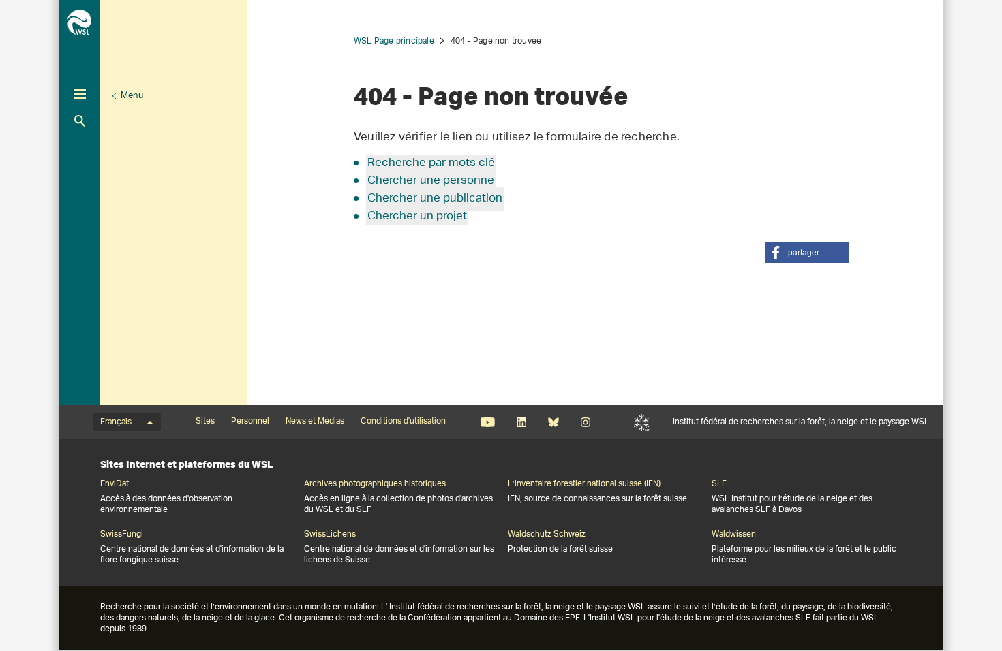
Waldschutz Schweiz (547, 534)
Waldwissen (734, 534)
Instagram (585, 422)
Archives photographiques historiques (375, 484)
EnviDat (114, 484)
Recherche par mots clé (431, 163)
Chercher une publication (434, 199)
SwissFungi (121, 534)
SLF (642, 422)
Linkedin (521, 422)
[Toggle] (80, 94)
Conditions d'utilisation (403, 421)
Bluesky (553, 422)
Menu (132, 95)
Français (116, 422)
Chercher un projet (417, 216)
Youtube (488, 422)
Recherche (79, 121)
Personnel (250, 421)
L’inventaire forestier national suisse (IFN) (584, 484)
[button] (807, 252)
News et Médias (315, 421)
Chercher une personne (430, 181)
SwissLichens (330, 534)
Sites (205, 421)
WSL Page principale (394, 41)
